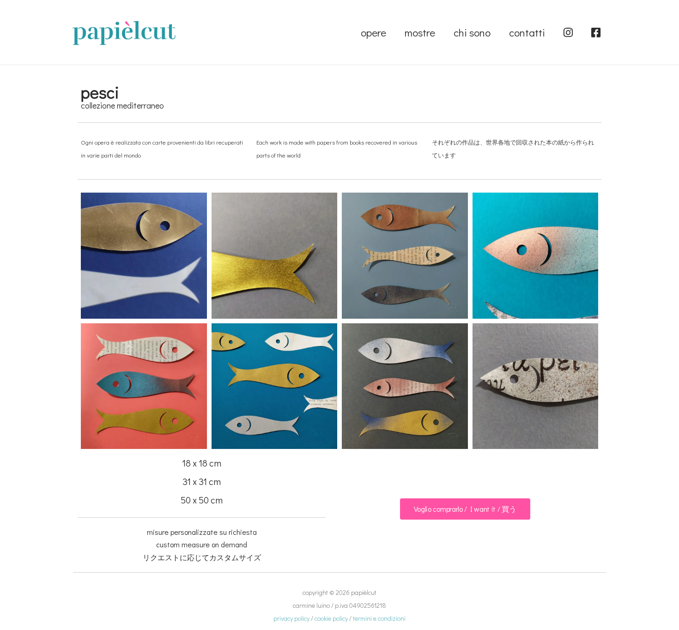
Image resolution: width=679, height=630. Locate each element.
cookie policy (331, 618)
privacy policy (291, 618)
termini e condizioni (379, 618)
